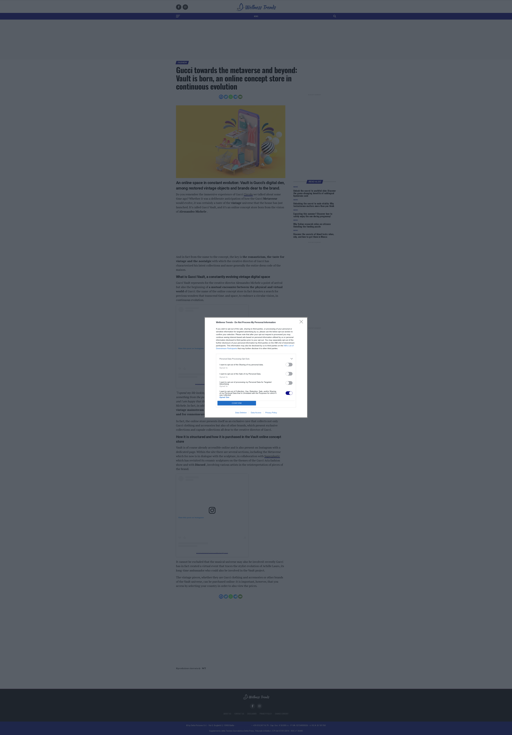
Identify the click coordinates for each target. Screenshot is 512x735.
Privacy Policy (271, 413)
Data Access (256, 413)
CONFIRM (237, 403)
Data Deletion (241, 413)
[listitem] (256, 358)
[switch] (289, 364)
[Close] (302, 322)
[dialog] (256, 367)
